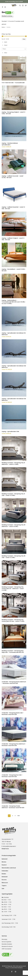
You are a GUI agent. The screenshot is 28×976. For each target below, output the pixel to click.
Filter (24, 39)
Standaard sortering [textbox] (7, 16)
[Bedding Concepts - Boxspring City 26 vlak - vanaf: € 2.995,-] (14, 541)
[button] (26, 5)
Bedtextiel (4, 876)
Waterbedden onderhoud (9, 868)
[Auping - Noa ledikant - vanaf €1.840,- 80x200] (14, 255)
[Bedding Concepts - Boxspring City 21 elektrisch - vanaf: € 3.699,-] (14, 448)
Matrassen (5, 882)
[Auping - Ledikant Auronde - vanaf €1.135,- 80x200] (14, 161)
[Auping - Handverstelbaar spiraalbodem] (14, 129)
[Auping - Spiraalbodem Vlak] (14, 417)
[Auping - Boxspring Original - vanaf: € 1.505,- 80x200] (14, 98)
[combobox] (7, 16)
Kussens (4, 879)
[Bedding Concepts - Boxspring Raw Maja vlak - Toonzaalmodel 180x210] (14, 636)
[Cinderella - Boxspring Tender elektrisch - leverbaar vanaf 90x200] (14, 791)
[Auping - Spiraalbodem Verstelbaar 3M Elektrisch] (14, 384)
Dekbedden (5, 870)
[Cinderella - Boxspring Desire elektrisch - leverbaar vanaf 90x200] (14, 667)
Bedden (4, 873)
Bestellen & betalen (7, 944)
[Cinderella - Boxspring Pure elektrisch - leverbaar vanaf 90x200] (14, 729)
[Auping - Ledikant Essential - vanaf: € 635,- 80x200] (14, 193)
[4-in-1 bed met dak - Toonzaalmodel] (14, 68)
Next (19, 815)
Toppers (4, 885)
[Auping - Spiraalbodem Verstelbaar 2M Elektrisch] (14, 351)
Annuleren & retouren (7, 946)
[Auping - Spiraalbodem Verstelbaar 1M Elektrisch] (14, 318)
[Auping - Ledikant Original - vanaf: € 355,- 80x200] (14, 224)
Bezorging (4, 939)
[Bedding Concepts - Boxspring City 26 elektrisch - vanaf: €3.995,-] (14, 510)
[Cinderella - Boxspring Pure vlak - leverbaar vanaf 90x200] (14, 760)
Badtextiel (4, 859)
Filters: (4, 49)
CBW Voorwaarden (6, 949)
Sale (3, 888)
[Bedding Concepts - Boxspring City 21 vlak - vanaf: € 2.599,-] (14, 479)
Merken (4, 862)
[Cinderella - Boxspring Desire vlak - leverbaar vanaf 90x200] (14, 698)
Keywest (4, 865)
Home (3, 27)
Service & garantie (6, 941)
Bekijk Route (5, 848)
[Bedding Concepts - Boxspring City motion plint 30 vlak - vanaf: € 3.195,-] (14, 605)
